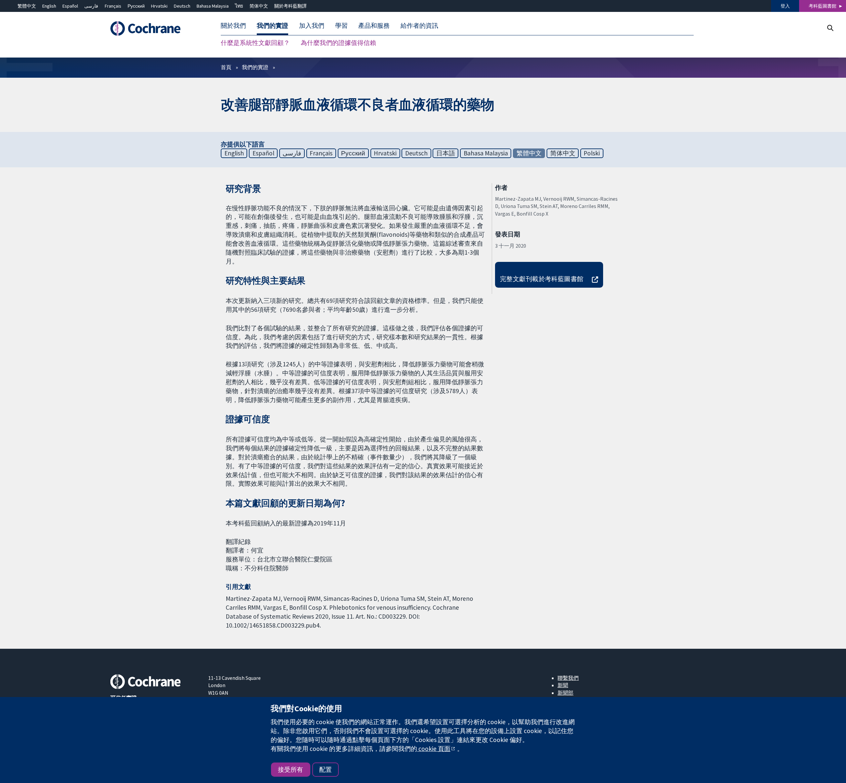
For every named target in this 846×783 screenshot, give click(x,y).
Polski (592, 153)
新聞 (563, 685)
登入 (785, 6)
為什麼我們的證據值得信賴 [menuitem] (338, 43)
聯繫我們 (568, 678)
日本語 (445, 153)
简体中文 (259, 6)
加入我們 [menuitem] (311, 26)
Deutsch (182, 6)
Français (113, 6)
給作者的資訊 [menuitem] (419, 26)
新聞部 (565, 692)
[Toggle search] (830, 28)
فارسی (91, 6)
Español (70, 6)
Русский (136, 6)
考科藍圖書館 (822, 6)
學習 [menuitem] (341, 26)
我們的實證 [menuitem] (272, 26)
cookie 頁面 (433, 749)
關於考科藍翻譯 (290, 6)
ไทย (239, 6)
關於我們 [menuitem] (233, 26)
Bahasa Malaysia (213, 6)
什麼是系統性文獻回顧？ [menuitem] (255, 43)
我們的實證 (255, 67)
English (49, 6)
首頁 (226, 67)
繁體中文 (27, 6)
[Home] (154, 28)
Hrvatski (159, 6)
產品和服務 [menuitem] (374, 26)
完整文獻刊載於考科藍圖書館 (542, 279)
